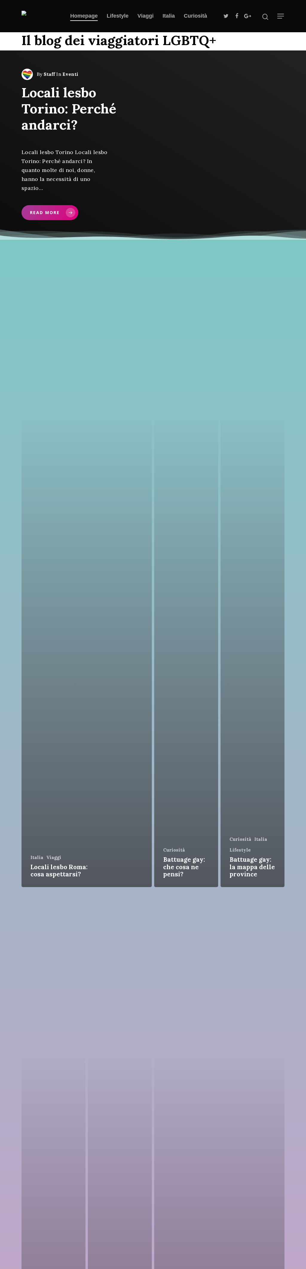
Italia (169, 16)
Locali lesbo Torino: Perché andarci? (69, 108)
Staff (49, 74)
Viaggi (145, 16)
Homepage (84, 16)
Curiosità (195, 16)
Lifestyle (117, 16)
